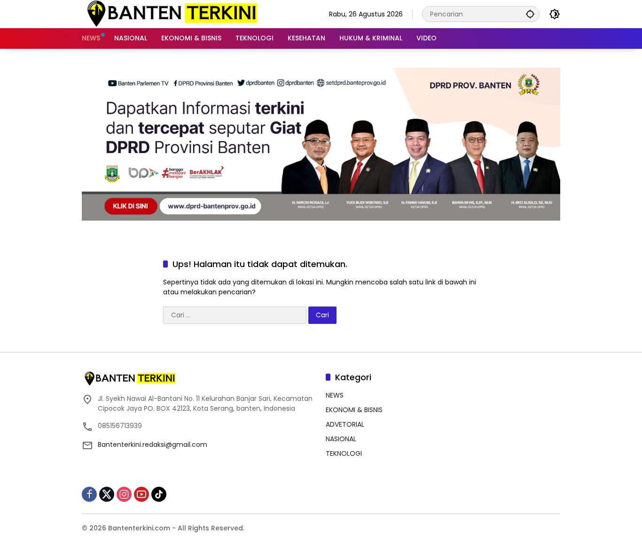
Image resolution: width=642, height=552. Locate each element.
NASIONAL (341, 439)
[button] (530, 14)
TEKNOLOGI (344, 453)
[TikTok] (158, 494)
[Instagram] (124, 494)
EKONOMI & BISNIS (354, 409)
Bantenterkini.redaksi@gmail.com (152, 444)
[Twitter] (106, 494)
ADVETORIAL (345, 424)
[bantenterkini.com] (171, 13)
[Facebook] (89, 494)
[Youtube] (141, 494)
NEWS (335, 395)
